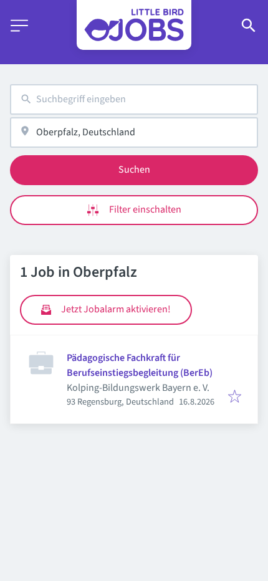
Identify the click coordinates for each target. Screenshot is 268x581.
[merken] (234, 397)
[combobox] (134, 99)
